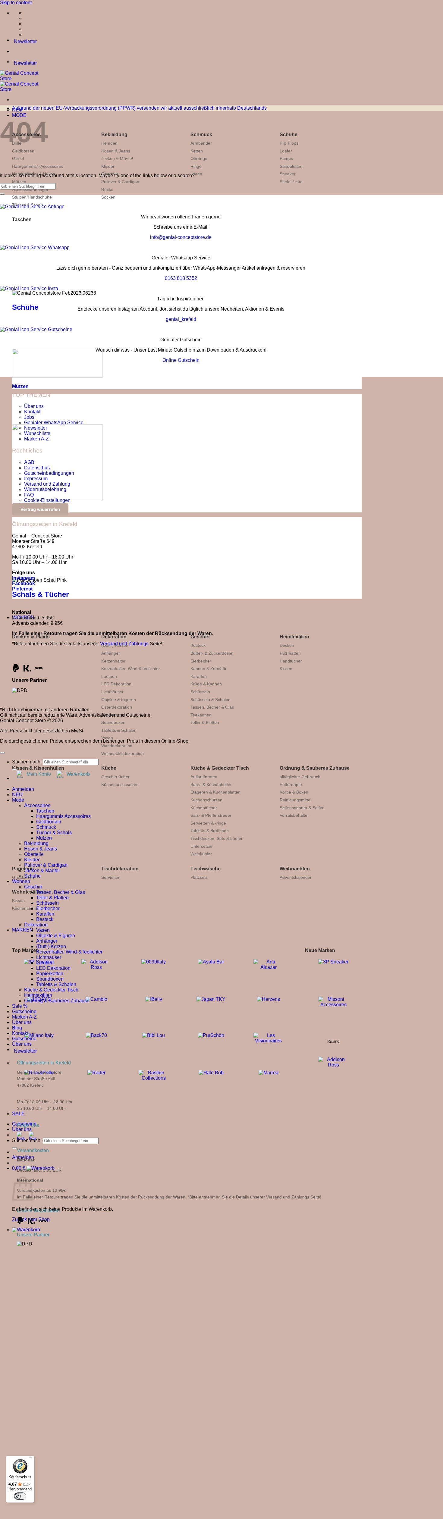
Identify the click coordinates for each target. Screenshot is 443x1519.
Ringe (196, 166)
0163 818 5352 (181, 278)
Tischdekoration (120, 868)
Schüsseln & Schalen (210, 699)
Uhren (196, 173)
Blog (17, 1027)
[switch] (20, 1496)
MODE (19, 115)
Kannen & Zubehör (208, 668)
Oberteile (34, 854)
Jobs (29, 417)
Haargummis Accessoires (63, 816)
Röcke (107, 189)
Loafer (286, 151)
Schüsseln (200, 691)
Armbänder (201, 143)
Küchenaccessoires (119, 784)
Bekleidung (114, 134)
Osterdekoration (116, 707)
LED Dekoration (116, 683)
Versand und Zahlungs (124, 643)
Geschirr (200, 636)
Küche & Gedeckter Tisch (219, 768)
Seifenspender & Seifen (302, 807)
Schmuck (201, 134)
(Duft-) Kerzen (51, 946)
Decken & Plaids (31, 636)
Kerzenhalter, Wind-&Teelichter (130, 668)
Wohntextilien (27, 891)
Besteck (198, 645)
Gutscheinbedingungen (49, 473)
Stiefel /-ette (291, 181)
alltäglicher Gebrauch (300, 776)
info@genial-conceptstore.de (181, 237)
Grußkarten (23, 877)
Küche (108, 768)
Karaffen (198, 676)
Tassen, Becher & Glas (212, 707)
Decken (287, 645)
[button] (26, 1229)
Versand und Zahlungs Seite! (293, 1197)
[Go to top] (2, 753)
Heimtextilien (294, 636)
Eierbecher (200, 661)
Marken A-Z (36, 438)
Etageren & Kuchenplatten (215, 792)
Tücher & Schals (54, 832)
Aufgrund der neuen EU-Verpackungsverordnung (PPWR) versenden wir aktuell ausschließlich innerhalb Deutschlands (139, 108)
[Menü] (30, 1459)
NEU (17, 794)
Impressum (36, 478)
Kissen (286, 668)
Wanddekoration (116, 745)
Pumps (286, 158)
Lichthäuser (112, 691)
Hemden (109, 143)
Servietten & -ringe (208, 823)
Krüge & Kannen (206, 683)
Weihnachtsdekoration (122, 753)
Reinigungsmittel (295, 799)
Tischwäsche (205, 868)
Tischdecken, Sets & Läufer (216, 838)
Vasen (107, 737)
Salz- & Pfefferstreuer (210, 815)
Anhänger (110, 653)
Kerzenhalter (113, 661)
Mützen (19, 181)
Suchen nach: (27, 1140)
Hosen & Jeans (115, 151)
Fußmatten (290, 653)
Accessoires (37, 805)
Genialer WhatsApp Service (53, 422)
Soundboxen (113, 722)
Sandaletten (291, 166)
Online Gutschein (181, 360)
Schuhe (288, 134)
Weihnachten (295, 868)
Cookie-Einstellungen (47, 500)
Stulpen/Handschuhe (32, 197)
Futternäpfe (291, 784)
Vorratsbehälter (294, 815)
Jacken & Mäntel (42, 870)
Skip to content (16, 2)
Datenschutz (37, 467)
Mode (18, 800)
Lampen (109, 676)
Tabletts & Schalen (119, 730)
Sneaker (288, 173)
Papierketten (49, 973)
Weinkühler (201, 853)
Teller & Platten (204, 722)
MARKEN (22, 929)
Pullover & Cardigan (120, 181)
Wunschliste (37, 433)
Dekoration (114, 636)
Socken (108, 197)
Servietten (111, 877)
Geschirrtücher (115, 776)
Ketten (196, 151)
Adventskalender (296, 877)
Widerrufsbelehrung (45, 489)
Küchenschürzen (206, 799)
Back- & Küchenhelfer (211, 784)
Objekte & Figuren (118, 699)
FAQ (29, 494)
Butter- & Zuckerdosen (212, 653)
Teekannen (201, 715)
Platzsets (199, 877)
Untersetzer (201, 846)
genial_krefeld (181, 319)
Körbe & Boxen (294, 792)
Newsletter (35, 428)
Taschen (22, 219)
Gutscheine (24, 1011)
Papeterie (23, 868)
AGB (29, 462)
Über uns (22, 1129)
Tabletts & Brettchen (209, 830)
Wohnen (21, 881)
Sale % (19, 1006)
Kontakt (32, 411)
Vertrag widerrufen (40, 509)
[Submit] (14, 1148)
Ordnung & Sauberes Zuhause (315, 768)
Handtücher (291, 661)
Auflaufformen (203, 776)
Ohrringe (198, 158)
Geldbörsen (23, 151)
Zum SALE (124, 1377)
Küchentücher (203, 807)
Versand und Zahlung (47, 484)
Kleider (31, 859)
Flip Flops (289, 143)
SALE (18, 1113)
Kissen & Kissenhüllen (38, 768)
